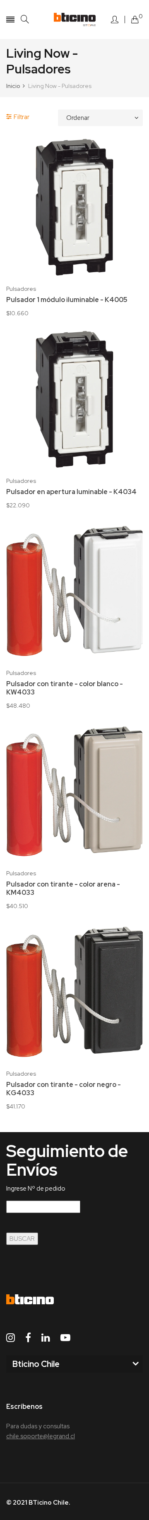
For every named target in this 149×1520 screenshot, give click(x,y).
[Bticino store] (75, 19)
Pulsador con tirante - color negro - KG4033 (63, 1089)
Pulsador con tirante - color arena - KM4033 (63, 888)
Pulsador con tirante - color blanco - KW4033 (64, 688)
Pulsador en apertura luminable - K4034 (71, 492)
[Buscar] (25, 19)
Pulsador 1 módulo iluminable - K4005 (66, 300)
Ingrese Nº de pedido (35, 1188)
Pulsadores (21, 288)
